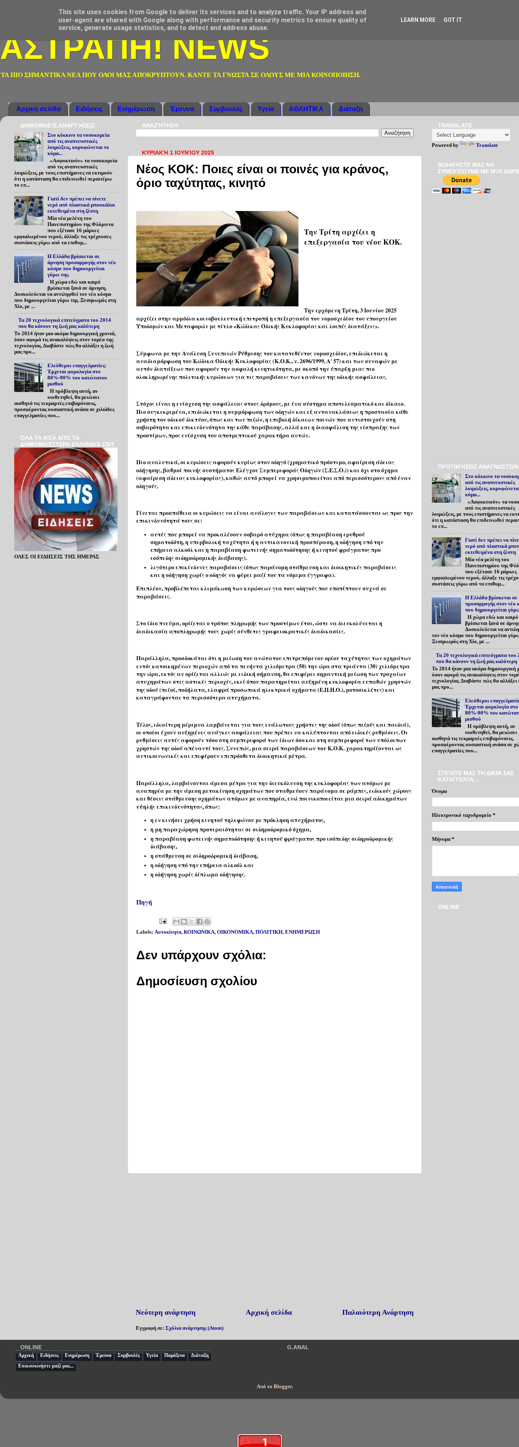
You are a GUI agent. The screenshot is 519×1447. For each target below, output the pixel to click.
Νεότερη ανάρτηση (165, 1312)
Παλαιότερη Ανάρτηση (378, 1312)
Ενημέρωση (136, 109)
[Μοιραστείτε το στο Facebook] (199, 921)
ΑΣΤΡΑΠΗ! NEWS (135, 48)
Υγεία (265, 109)
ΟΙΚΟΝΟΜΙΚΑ (235, 932)
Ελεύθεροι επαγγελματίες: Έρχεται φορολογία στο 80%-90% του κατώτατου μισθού (77, 375)
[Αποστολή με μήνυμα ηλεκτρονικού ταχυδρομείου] (176, 921)
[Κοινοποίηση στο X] (192, 921)
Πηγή (144, 902)
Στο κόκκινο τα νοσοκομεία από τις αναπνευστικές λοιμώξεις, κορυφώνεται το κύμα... (78, 144)
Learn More (418, 20)
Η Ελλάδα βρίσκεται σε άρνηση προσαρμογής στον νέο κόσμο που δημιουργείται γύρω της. (81, 266)
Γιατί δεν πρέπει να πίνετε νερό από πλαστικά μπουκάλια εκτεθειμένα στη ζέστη (81, 205)
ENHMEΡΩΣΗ (302, 932)
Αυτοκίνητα (167, 932)
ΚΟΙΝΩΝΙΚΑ (199, 932)
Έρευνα (182, 109)
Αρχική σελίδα (38, 109)
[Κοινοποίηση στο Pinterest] (207, 921)
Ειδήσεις (89, 109)
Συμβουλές (225, 109)
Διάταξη (351, 109)
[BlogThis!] (184, 921)
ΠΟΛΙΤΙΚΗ (269, 932)
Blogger (283, 1386)
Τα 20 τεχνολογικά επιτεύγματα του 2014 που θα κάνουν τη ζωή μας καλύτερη (64, 323)
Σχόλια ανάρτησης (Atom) (194, 1328)
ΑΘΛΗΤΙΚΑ (306, 109)
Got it (453, 20)
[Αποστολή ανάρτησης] (162, 921)
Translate (487, 145)
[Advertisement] (275, 1240)
